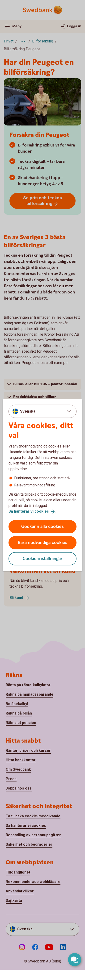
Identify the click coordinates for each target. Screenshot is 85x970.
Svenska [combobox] (27, 411)
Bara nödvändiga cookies (42, 542)
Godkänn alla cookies (42, 526)
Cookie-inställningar (43, 558)
